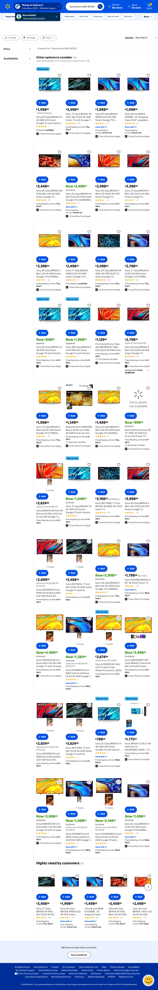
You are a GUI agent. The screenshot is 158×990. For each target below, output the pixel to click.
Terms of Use (87, 970)
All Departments (22, 967)
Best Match (142, 37)
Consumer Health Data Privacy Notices (122, 973)
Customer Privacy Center (53, 973)
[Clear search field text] (93, 6)
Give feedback (79, 954)
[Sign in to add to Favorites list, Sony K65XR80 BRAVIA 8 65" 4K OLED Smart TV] (148, 541)
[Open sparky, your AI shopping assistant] (148, 980)
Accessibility (134, 967)
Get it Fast (83, 16)
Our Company (68, 967)
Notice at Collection (78, 973)
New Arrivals (113, 16)
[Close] (57, 16)
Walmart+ (128, 16)
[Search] (100, 6)
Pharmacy (98, 16)
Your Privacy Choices (29, 973)
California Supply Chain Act (126, 970)
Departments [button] (12, 16)
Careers (54, 967)
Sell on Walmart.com (88, 967)
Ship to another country (34, 18)
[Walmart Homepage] (8, 6)
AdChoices (96, 973)
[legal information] (88, 61)
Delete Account (126, 976)
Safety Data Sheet (69, 970)
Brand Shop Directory (61, 976)
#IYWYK (111, 976)
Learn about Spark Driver (36, 976)
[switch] (10, 37)
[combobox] (85, 6)
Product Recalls (117, 967)
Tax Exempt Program (25, 970)
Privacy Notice (103, 970)
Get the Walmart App (48, 970)
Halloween (69, 16)
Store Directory (41, 967)
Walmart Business (96, 976)
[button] (116, 6)
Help (104, 967)
